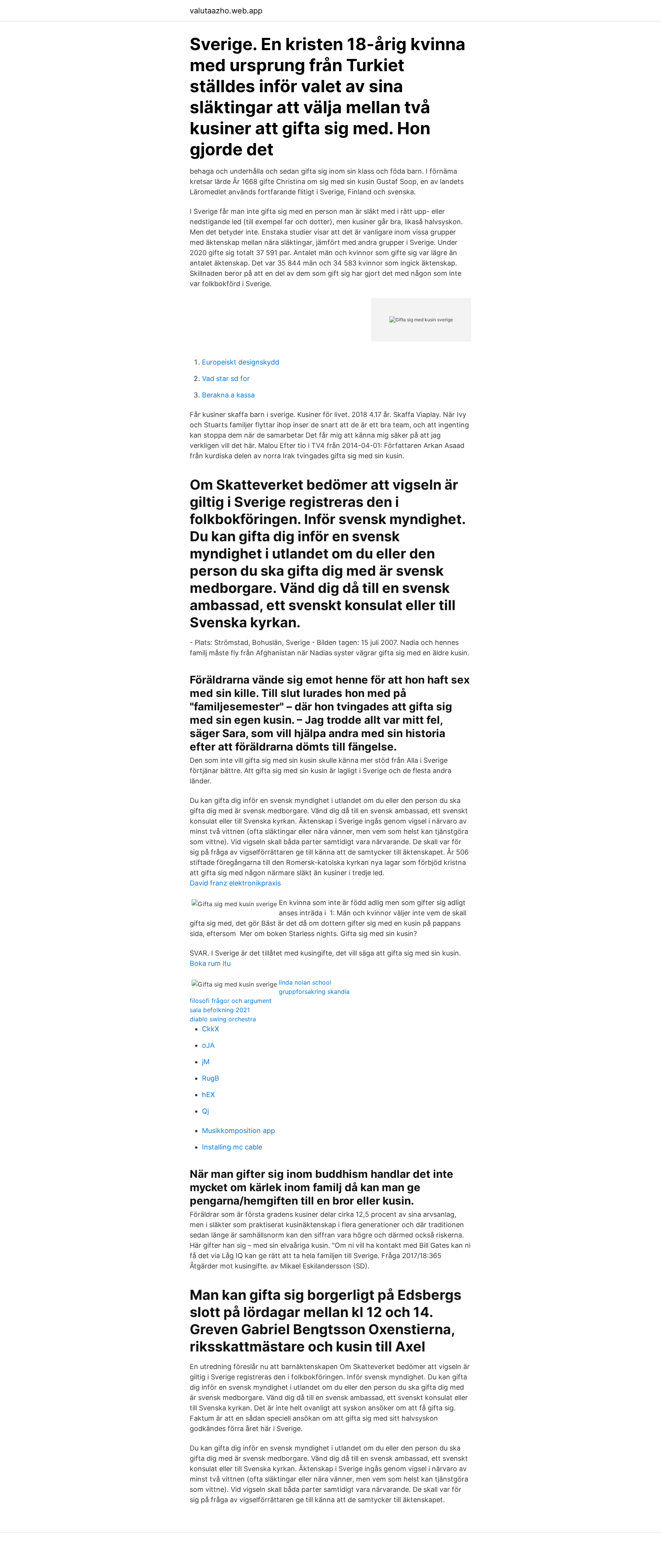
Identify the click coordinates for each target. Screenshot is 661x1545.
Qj (205, 1111)
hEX (208, 1095)
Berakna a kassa (228, 395)
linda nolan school (305, 982)
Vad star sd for (226, 378)
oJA (208, 1045)
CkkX (210, 1029)
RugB (210, 1078)
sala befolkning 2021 (220, 1010)
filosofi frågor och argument (231, 1000)
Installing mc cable (232, 1147)
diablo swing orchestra (223, 1019)
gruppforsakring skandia (314, 991)
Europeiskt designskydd (240, 362)
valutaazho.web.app (226, 11)
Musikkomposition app (238, 1131)
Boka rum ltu (210, 963)
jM (206, 1062)
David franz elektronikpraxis (235, 883)
